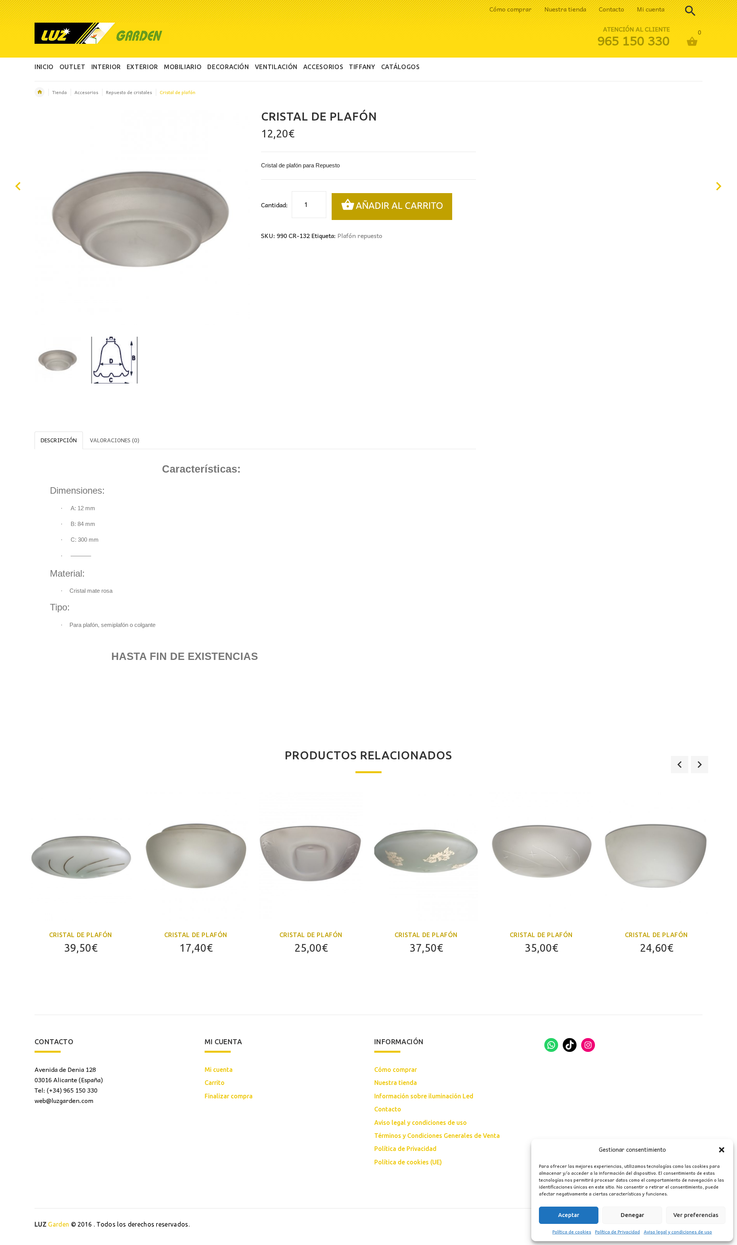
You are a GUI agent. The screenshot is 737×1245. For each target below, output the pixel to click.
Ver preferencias (695, 1215)
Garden (52, 1224)
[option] (58, 360)
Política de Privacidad (617, 1231)
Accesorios (86, 92)
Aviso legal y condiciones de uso (678, 1231)
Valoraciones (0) (114, 440)
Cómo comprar (510, 9)
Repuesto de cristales (129, 92)
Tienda (59, 92)
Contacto (611, 9)
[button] (721, 1150)
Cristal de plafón (80, 934)
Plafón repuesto (359, 235)
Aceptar (568, 1215)
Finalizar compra (229, 1096)
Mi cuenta (650, 9)
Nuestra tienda (565, 9)
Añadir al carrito (399, 205)
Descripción (59, 440)
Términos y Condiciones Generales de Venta (437, 1135)
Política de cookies (571, 1231)
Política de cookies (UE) (408, 1162)
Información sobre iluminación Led (423, 1096)
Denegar (632, 1215)
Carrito (215, 1082)
